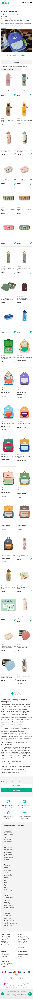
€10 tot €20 (15, 55)
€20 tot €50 (22, 55)
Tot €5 (3, 55)
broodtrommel (4, 728)
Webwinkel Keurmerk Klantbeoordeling (15, 984)
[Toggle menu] (31, 2)
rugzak (8, 704)
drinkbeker (28, 747)
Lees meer (3, 28)
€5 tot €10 (9, 55)
